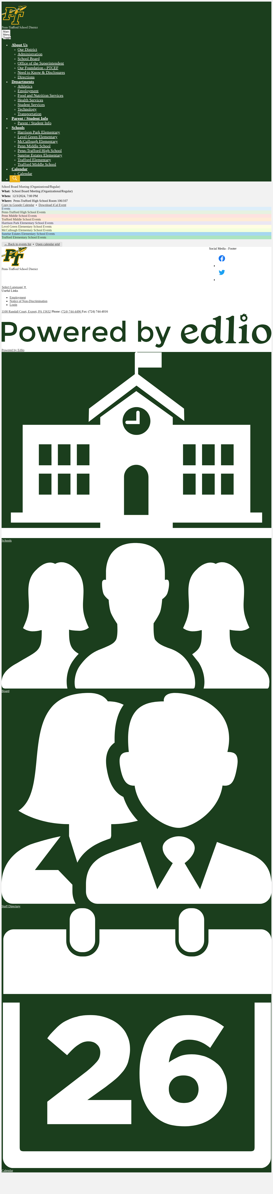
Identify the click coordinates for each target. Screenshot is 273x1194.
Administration (30, 54)
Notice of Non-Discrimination (28, 301)
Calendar (25, 173)
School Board (29, 58)
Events (6, 208)
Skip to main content (15, 3)
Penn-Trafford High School (40, 150)
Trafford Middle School (37, 164)
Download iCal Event (52, 205)
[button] (20, 45)
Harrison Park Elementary (39, 132)
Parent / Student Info (34, 123)
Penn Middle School (34, 146)
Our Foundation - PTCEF (38, 68)
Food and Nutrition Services (40, 95)
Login (13, 304)
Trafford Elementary (34, 159)
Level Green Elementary (37, 137)
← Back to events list (17, 244)
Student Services (31, 104)
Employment (28, 91)
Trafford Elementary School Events (24, 237)
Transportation (29, 114)
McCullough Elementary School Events (27, 230)
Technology (27, 109)
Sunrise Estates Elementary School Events (28, 233)
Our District (27, 49)
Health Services (30, 100)
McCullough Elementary (38, 141)
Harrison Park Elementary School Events (27, 223)
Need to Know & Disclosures (41, 72)
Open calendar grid (48, 244)
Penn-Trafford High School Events (24, 212)
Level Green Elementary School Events (27, 226)
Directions (26, 77)
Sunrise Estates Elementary (40, 155)
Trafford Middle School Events (21, 219)
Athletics (25, 86)
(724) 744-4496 (71, 311)
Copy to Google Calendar (18, 205)
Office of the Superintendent (41, 63)
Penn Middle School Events (19, 215)
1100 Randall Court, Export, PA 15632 (26, 311)
